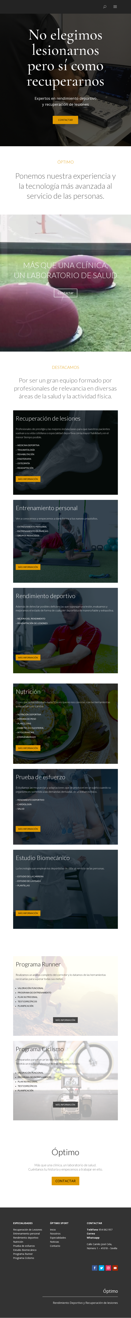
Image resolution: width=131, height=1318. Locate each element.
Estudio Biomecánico (25, 1250)
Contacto (55, 1245)
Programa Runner (23, 1253)
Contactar (66, 293)
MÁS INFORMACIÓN (28, 479)
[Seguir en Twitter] (101, 1268)
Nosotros (55, 1233)
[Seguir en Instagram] (108, 1268)
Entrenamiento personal (26, 1233)
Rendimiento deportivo (25, 1237)
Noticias (54, 1241)
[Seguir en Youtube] (115, 1268)
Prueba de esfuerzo (24, 1245)
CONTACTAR (65, 119)
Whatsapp (93, 1237)
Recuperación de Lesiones (27, 1229)
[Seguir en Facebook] (94, 1268)
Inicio (53, 1229)
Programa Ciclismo (23, 1258)
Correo (91, 1233)
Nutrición (18, 1241)
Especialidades (58, 1237)
